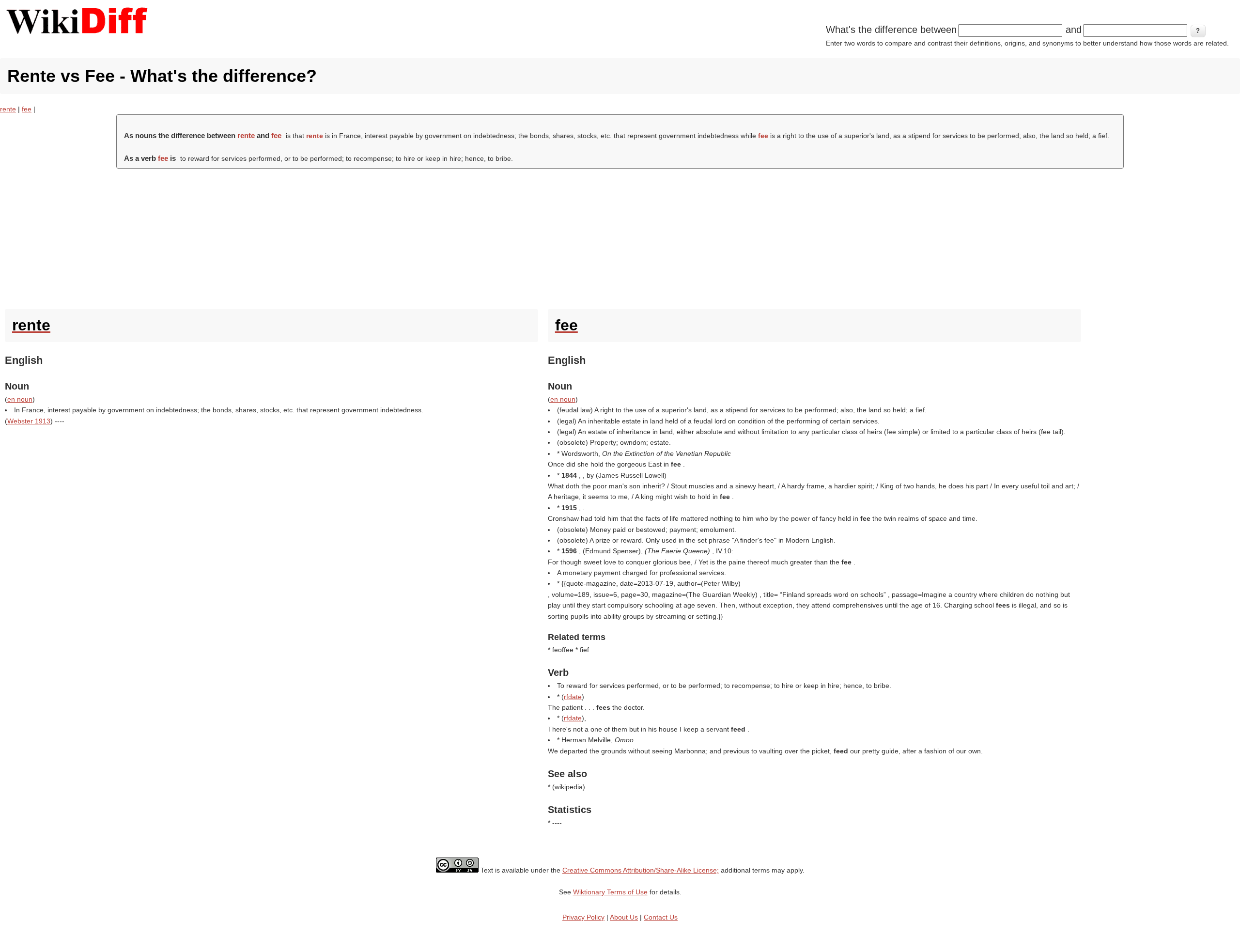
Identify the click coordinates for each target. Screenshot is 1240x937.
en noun (19, 399)
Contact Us (661, 917)
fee (26, 109)
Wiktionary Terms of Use (610, 892)
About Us (624, 917)
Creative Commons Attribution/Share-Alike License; (640, 870)
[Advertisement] (620, 236)
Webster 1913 (28, 421)
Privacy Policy (583, 917)
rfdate (573, 697)
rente (8, 109)
